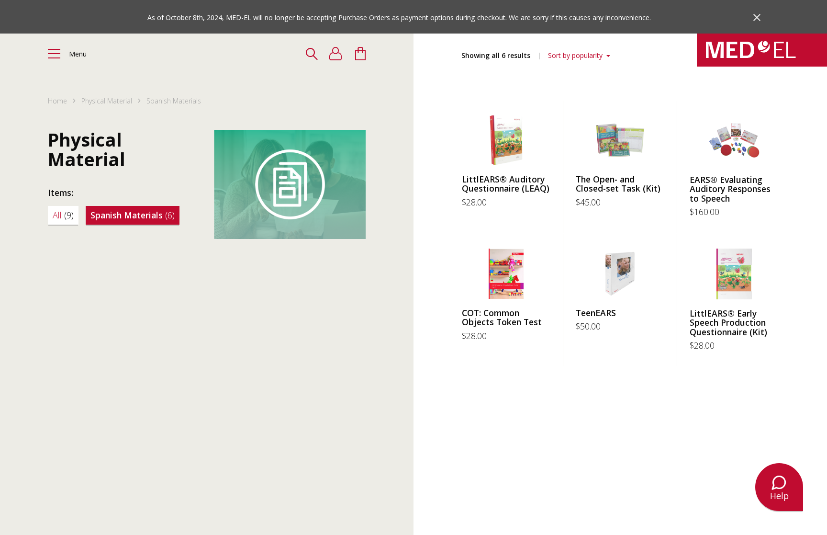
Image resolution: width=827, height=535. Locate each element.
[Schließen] (756, 17)
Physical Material (106, 100)
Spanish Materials (132, 215)
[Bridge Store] (762, 50)
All (63, 215)
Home (57, 100)
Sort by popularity (576, 55)
